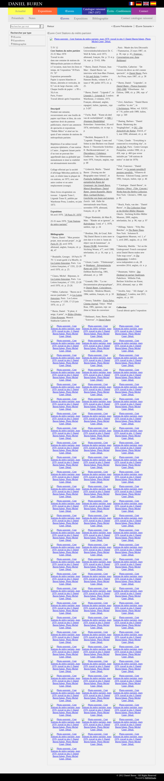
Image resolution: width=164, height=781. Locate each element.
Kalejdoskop (89, 224)
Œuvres (69, 11)
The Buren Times (136, 230)
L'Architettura (123, 108)
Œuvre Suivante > (145, 26)
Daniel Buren (105, 320)
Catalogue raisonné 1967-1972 (94, 11)
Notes (32, 18)
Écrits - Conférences (119, 11)
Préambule (18, 18)
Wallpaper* (122, 294)
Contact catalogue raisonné (137, 18)
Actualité (20, 11)
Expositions (45, 11)
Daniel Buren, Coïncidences (99, 288)
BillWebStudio (150, 778)
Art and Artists (92, 76)
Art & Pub (121, 147)
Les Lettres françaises (60, 263)
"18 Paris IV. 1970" (73, 215)
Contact (143, 11)
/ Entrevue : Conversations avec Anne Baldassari (130, 57)
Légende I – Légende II (94, 95)
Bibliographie (100, 18)
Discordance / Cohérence (95, 153)
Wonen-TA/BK (90, 246)
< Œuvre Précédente (121, 26)
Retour (50, 26)
